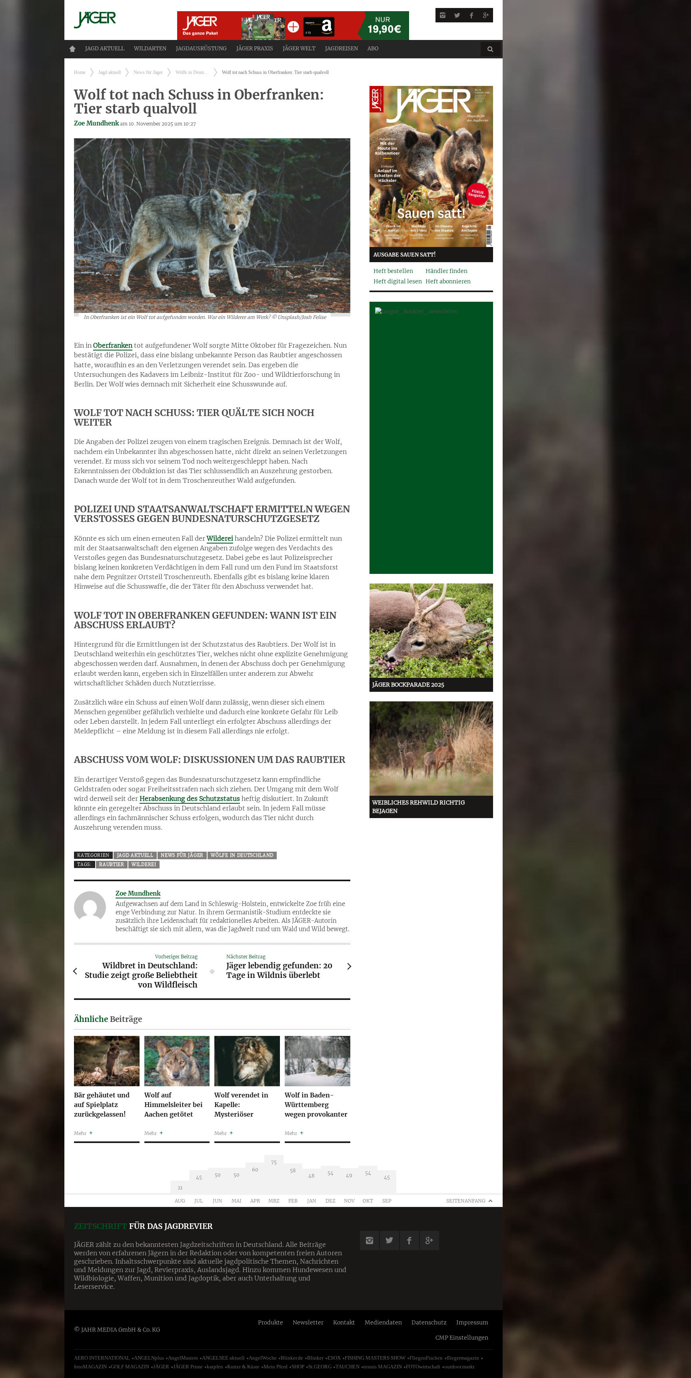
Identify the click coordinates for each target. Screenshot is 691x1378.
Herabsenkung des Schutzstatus (190, 799)
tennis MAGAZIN (382, 1367)
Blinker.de (292, 1358)
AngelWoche (263, 1358)
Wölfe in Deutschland (242, 855)
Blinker (315, 1358)
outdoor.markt (459, 1367)
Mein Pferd (276, 1367)
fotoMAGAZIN (90, 1367)
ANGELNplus (149, 1358)
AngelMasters (183, 1358)
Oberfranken (112, 345)
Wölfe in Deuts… (192, 72)
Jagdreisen (341, 48)
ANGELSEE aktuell (223, 1358)
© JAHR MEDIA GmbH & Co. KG (117, 1329)
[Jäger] (116, 20)
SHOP (298, 1367)
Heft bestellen (393, 271)
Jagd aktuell (104, 48)
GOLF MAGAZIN (130, 1367)
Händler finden (446, 271)
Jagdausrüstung (201, 48)
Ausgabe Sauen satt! (404, 254)
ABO (372, 48)
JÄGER (161, 1367)
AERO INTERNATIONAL (102, 1358)
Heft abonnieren (448, 281)
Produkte (270, 1322)
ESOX (334, 1358)
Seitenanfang (465, 1201)
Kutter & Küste (243, 1367)
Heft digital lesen (397, 281)
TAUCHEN (347, 1367)
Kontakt (344, 1322)
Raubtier (111, 864)
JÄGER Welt (299, 48)
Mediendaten (383, 1322)
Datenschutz (429, 1322)
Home (72, 49)
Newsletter (308, 1322)
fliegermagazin (463, 1358)
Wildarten (150, 48)
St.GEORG (320, 1367)
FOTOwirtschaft (423, 1367)
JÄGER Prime (188, 1367)
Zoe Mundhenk (96, 123)
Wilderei (220, 538)
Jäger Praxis (254, 48)
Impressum (472, 1322)
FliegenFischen (426, 1358)
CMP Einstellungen (461, 1337)
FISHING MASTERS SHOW (375, 1358)
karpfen (215, 1367)
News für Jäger (148, 72)
